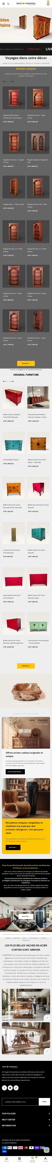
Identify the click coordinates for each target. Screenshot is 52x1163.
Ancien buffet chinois (11, 460)
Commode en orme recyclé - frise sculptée (38, 642)
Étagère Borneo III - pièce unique (12, 339)
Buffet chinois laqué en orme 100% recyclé (11, 416)
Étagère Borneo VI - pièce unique (36, 250)
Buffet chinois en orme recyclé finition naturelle (12, 506)
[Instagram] (10, 1087)
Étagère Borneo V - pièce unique (12, 294)
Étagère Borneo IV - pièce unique (36, 294)
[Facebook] (4, 1087)
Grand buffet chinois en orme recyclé (12, 596)
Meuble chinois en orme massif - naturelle (37, 461)
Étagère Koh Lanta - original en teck (13, 161)
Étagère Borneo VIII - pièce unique (37, 205)
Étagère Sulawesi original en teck (37, 161)
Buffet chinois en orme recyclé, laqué (36, 596)
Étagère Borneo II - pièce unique (36, 339)
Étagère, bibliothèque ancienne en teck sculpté (12, 116)
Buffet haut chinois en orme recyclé (38, 506)
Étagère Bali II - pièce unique (13, 204)
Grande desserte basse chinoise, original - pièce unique (37, 416)
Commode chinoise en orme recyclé (11, 551)
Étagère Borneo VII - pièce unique (12, 250)
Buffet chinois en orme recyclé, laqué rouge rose (13, 642)
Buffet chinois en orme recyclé (36, 551)
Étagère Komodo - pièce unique (36, 116)
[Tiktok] (16, 1087)
